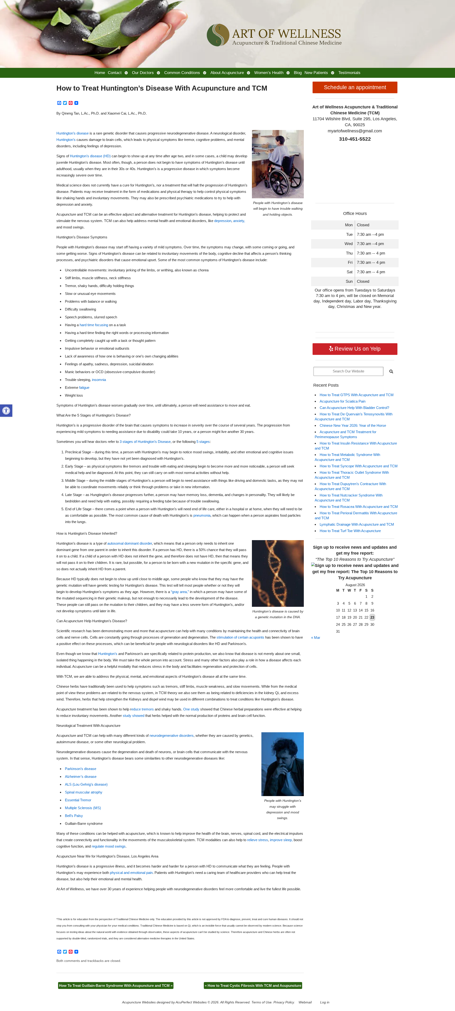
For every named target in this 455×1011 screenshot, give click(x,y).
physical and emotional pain (131, 873)
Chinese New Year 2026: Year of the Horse (353, 425)
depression (222, 221)
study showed (133, 716)
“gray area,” (180, 592)
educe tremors (142, 709)
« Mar (315, 637)
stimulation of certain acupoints (240, 637)
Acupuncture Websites (139, 1002)
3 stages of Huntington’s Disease (145, 442)
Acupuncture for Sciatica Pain (342, 401)
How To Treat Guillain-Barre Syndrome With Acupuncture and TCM (116, 985)
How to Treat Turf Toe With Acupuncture (350, 531)
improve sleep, (281, 840)
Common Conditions (182, 72)
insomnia (99, 380)
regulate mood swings (109, 846)
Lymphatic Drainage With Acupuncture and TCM (357, 524)
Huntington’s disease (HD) (90, 156)
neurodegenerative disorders (172, 735)
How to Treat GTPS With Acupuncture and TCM (357, 395)
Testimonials (349, 72)
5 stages (203, 442)
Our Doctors (143, 72)
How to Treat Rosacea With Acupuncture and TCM (359, 507)
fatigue (84, 387)
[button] (6, 410)
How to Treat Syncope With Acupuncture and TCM (359, 466)
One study (191, 709)
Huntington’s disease (72, 133)
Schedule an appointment (355, 87)
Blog (298, 72)
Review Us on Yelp (357, 349)
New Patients (316, 72)
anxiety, (239, 221)
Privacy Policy (283, 1002)
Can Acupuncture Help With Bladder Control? (354, 408)
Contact (115, 72)
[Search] (391, 371)
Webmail (305, 1002)
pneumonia (201, 515)
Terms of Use (261, 1002)
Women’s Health (268, 72)
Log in (324, 1002)
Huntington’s (66, 140)
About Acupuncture (227, 72)
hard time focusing (94, 325)
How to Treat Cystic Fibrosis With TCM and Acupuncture (253, 985)
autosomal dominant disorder (129, 543)
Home (100, 72)
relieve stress (257, 840)
